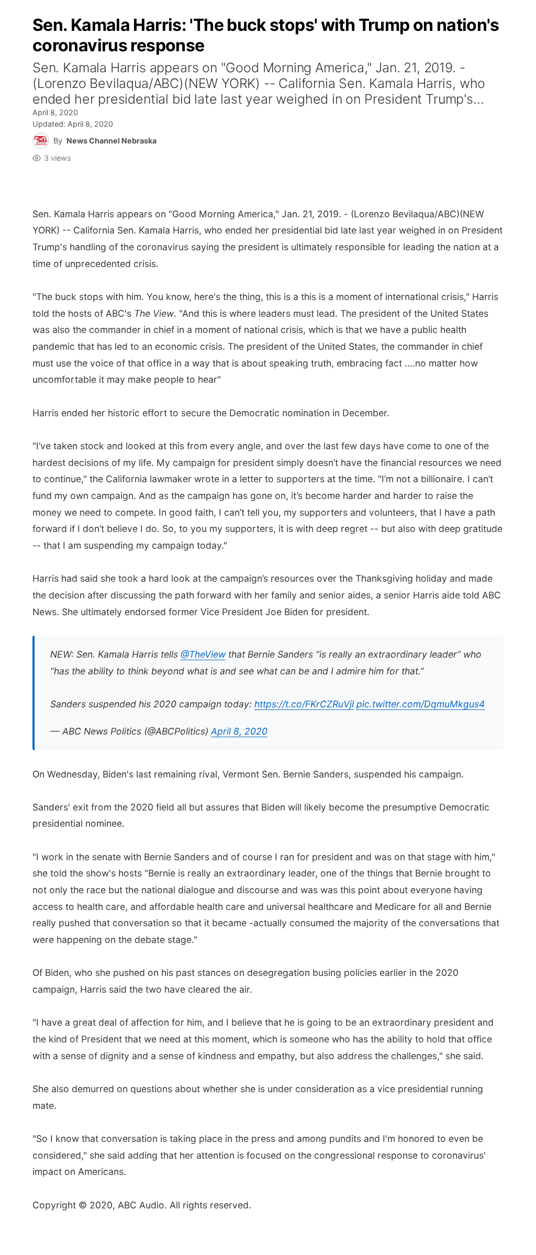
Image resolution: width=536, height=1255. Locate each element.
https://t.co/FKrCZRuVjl (304, 703)
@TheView (203, 654)
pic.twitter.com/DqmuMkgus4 (420, 703)
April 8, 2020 (239, 731)
